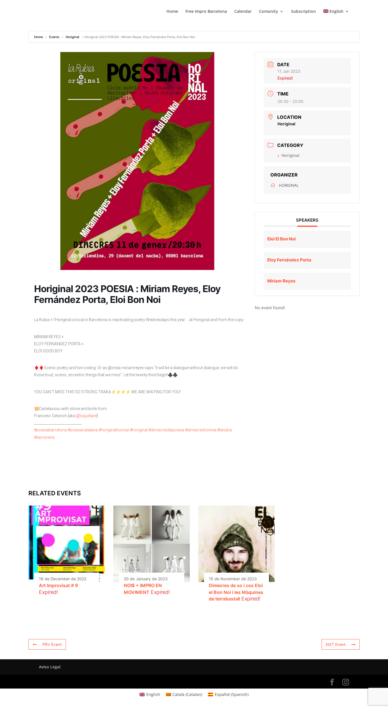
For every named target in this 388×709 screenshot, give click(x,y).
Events (54, 37)
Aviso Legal (50, 667)
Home (172, 11)
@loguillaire (86, 415)
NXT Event (336, 644)
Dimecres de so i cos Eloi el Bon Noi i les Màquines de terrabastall (236, 592)
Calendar (243, 11)
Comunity (268, 11)
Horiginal (72, 37)
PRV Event (52, 644)
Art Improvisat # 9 (58, 585)
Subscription (303, 11)
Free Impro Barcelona (206, 11)
